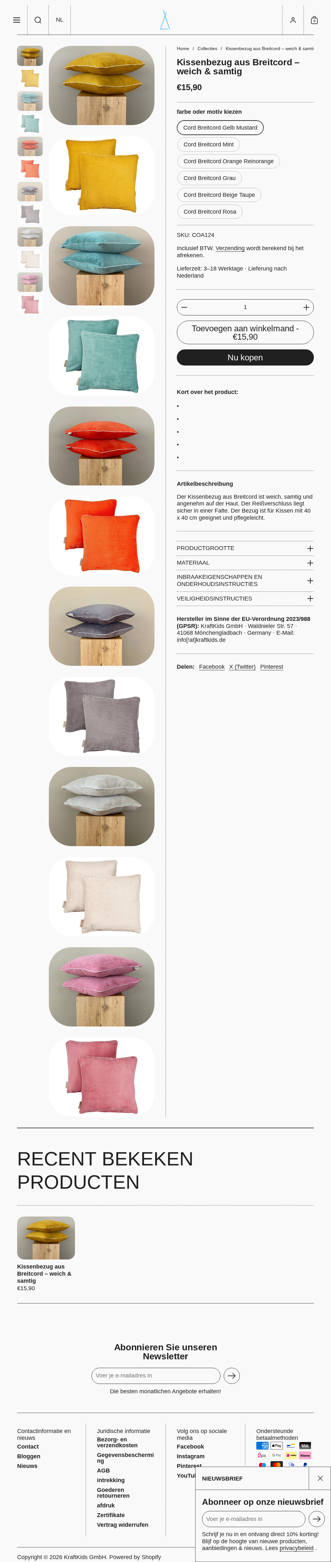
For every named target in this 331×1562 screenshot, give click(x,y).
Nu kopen (245, 357)
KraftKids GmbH (85, 1557)
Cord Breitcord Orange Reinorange (229, 161)
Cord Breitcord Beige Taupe (219, 195)
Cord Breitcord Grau (210, 178)
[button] (38, 20)
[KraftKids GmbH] (165, 20)
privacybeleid (297, 1548)
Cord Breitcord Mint (209, 144)
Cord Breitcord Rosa (210, 211)
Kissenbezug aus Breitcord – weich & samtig (46, 1254)
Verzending (230, 248)
